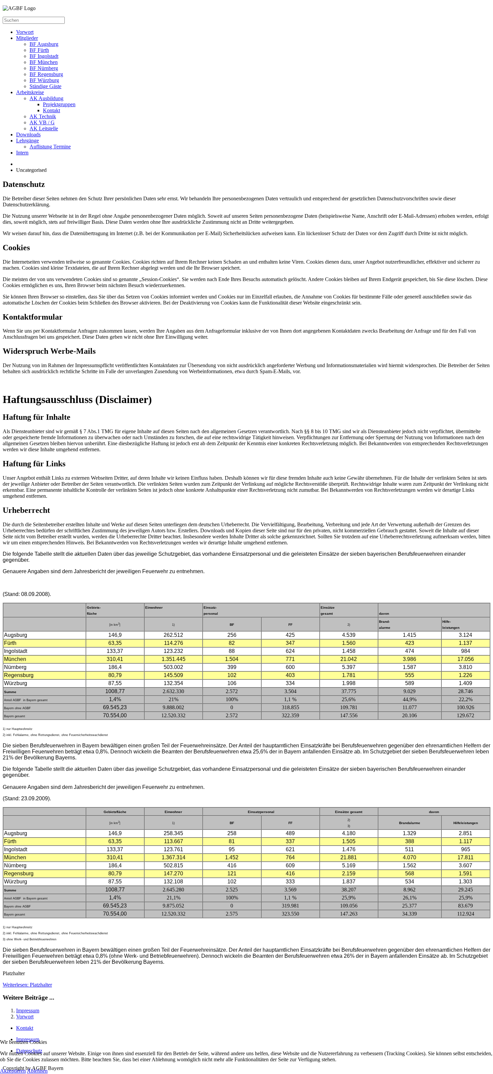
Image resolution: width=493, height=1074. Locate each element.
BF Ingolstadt (44, 56)
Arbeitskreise (30, 92)
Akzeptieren (13, 1071)
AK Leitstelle (44, 128)
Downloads (28, 134)
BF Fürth (39, 50)
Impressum (27, 1010)
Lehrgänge (27, 140)
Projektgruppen (59, 104)
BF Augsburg (44, 44)
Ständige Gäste (45, 86)
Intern (22, 152)
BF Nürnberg (44, 68)
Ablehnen (37, 1071)
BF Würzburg (44, 80)
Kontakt (51, 110)
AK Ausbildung (46, 98)
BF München (44, 62)
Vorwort (25, 32)
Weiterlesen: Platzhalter (27, 985)
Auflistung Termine (50, 146)
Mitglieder (27, 38)
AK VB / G (42, 122)
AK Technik (43, 116)
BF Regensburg (46, 74)
